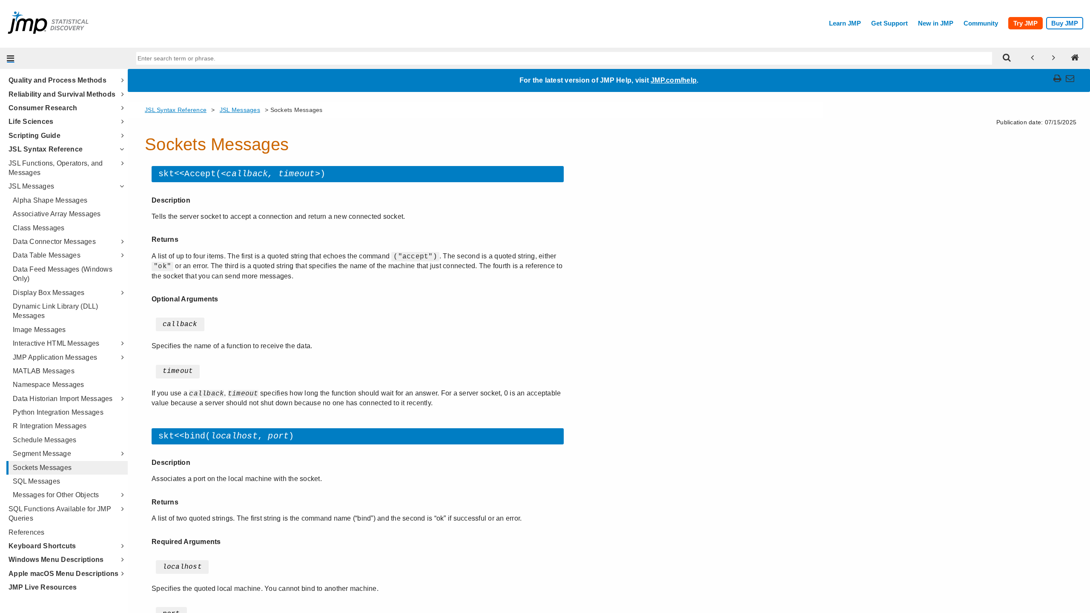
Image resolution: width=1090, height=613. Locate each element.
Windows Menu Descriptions (56, 559)
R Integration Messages (50, 426)
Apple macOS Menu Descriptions (63, 573)
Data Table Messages (46, 255)
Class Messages (39, 228)
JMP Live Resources (43, 587)
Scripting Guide (34, 135)
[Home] (1075, 58)
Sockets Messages (42, 467)
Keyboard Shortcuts (42, 546)
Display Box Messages (48, 292)
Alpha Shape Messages (50, 200)
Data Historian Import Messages (63, 398)
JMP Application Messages (55, 357)
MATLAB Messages (44, 371)
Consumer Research (43, 108)
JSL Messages (31, 186)
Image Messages (39, 329)
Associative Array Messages (57, 214)
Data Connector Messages (54, 241)
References (27, 532)
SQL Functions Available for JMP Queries (60, 513)
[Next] (1053, 58)
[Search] (1007, 58)
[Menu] (10, 58)
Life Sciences (31, 121)
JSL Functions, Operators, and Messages (56, 168)
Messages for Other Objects (56, 494)
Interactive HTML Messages (56, 343)
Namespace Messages (48, 384)
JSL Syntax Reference (46, 149)
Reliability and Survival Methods (62, 94)
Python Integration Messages (58, 412)
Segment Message (42, 453)
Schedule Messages (44, 440)
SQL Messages (36, 481)
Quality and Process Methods (57, 80)
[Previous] (1032, 58)
